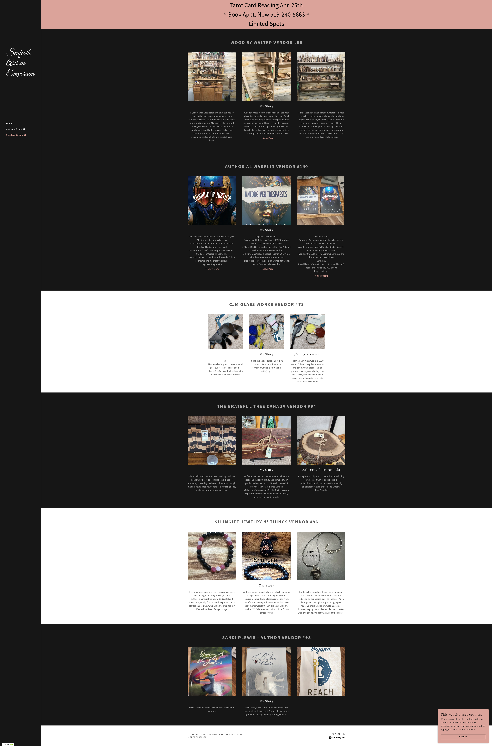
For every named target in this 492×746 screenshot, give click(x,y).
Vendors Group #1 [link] (15, 129)
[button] (266, 137)
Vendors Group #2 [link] (16, 134)
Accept (463, 737)
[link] (20, 74)
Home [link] (9, 123)
